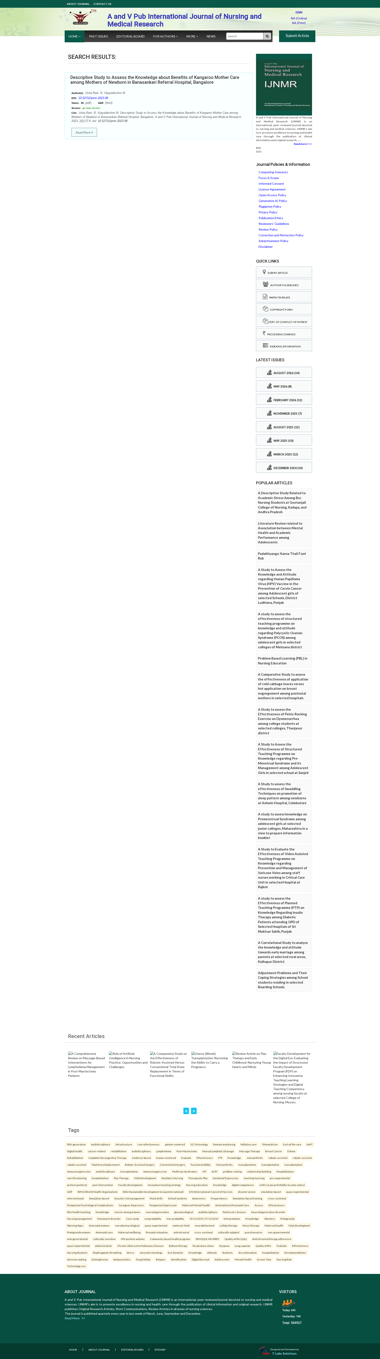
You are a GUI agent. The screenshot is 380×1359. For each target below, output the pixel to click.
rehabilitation (118, 1151)
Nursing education (197, 1184)
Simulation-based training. (248, 1198)
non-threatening (76, 1178)
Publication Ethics (271, 218)
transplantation (247, 1164)
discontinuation (247, 1252)
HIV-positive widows (133, 1238)
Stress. (131, 1252)
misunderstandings (151, 1252)
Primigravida (287, 1218)
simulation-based (271, 1191)
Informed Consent (271, 183)
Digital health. (75, 1151)
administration (103, 1245)
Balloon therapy (178, 1245)
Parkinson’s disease (234, 1212)
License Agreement (272, 189)
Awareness (199, 1198)
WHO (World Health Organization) (97, 1191)
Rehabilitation (75, 1157)
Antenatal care (104, 1232)
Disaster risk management (129, 1198)
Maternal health (274, 1225)
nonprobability (152, 1218)
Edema (291, 1151)
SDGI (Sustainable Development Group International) (153, 1191)
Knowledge (220, 1184)
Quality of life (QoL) (236, 1238)
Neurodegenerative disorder (268, 1212)
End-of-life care (292, 1144)
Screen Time (264, 1259)
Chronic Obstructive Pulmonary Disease (140, 1245)
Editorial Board (131, 36)
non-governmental (279, 1232)
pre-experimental (280, 1178)
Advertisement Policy (273, 241)
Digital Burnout (200, 1259)
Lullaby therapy (228, 1225)
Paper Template (278, 297)
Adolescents (222, 1259)
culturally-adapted (228, 1232)
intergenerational (77, 1238)
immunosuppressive (79, 1171)
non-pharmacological (127, 1225)
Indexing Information (284, 346)
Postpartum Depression (163, 1205)
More (191, 36)
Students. (227, 1252)
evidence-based (141, 1157)
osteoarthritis (255, 1157)
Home (74, 36)
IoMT (310, 1144)
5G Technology (199, 1144)
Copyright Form (280, 309)
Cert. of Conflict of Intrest (287, 322)
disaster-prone (247, 1191)
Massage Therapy (249, 1151)
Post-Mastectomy (187, 1151)
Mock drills (156, 1198)
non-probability (175, 1218)
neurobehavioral (204, 1225)
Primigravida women (78, 1232)
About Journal (78, 4)
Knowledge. (234, 1157)
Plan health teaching (78, 1212)
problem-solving (232, 1171)
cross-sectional (277, 1198)
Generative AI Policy (273, 201)
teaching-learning (254, 1178)
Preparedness (219, 1198)
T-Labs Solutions (284, 1353)
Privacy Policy (268, 212)
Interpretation (232, 1218)
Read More (83, 132)
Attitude (212, 1252)
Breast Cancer (273, 1151)
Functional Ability (201, 1164)
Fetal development (299, 1225)
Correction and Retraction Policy (281, 235)
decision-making (76, 1259)
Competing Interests (273, 172)
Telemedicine (270, 1144)
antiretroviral (181, 1232)
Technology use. (76, 1266)
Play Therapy (121, 1178)
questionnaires (254, 1232)
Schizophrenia (99, 1259)
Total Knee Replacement (105, 1164)
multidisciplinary (100, 1144)
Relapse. (161, 1259)
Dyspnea (224, 1245)
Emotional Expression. (226, 1178)
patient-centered (175, 1144)
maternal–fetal (181, 1225)
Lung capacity (242, 1245)
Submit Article (297, 35)
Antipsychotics (122, 1259)
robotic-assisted (277, 1157)
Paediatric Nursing (172, 1178)
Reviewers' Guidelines (274, 224)
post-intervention (102, 1184)
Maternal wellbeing (129, 1232)
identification (178, 1259)
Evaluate (186, 1157)
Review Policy (268, 229)
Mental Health (243, 1259)
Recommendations (295, 1252)
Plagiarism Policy (270, 206)
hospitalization (100, 1178)
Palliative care (249, 1144)
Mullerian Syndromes (184, 1171)
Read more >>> (303, 143)
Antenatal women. (99, 1225)
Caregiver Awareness (131, 1205)
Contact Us (102, 4)
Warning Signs (75, 1225)
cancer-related (97, 1151)
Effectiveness (205, 1157)
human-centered (166, 1157)
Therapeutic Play (198, 1178)
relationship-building (259, 1171)
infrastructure (123, 1144)
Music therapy (251, 1225)
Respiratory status (203, 1245)
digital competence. (243, 1184)
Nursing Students (77, 1252)
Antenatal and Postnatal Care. (232, 1205)
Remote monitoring (224, 1144)
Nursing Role (284, 1259)
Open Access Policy (272, 195)
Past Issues (98, 36)
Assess (259, 1205)
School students (177, 1198)
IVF (204, 1171)
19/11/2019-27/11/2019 (203, 1218)
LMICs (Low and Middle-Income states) (282, 1184)
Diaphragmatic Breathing (107, 1252)
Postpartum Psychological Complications (90, 1205)
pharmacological (183, 1212)
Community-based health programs (170, 1238)
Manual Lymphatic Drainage (218, 1151)
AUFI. (215, 1171)
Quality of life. (263, 1245)
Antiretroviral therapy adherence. (272, 1238)
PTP (220, 1157)
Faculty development (130, 1184)
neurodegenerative (157, 1212)
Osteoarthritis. (224, 1164)
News (211, 36)
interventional (75, 1198)
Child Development (145, 1178)
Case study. (132, 1218)
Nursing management (79, 1218)
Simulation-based (99, 1198)
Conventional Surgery (172, 1164)
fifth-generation (76, 1144)
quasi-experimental (297, 1191)
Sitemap (160, 1349)
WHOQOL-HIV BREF (207, 1238)
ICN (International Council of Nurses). (211, 1191)
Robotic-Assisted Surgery (140, 1164)
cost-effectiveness (148, 1144)
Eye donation (175, 1252)
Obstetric (269, 1218)
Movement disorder (109, 1218)
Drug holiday (143, 1259)
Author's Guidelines (283, 285)
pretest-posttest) (77, 1184)
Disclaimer (266, 246)
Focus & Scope (269, 178)
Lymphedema (163, 1151)
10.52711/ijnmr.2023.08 (93, 98)
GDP (69, 1191)
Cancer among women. (127, 1212)
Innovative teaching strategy (164, 1184)
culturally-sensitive (104, 1238)
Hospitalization (285, 1171)
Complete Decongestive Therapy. (107, 1157)
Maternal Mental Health (196, 1205)
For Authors (164, 36)
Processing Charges (280, 334)
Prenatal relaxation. (157, 1232)
